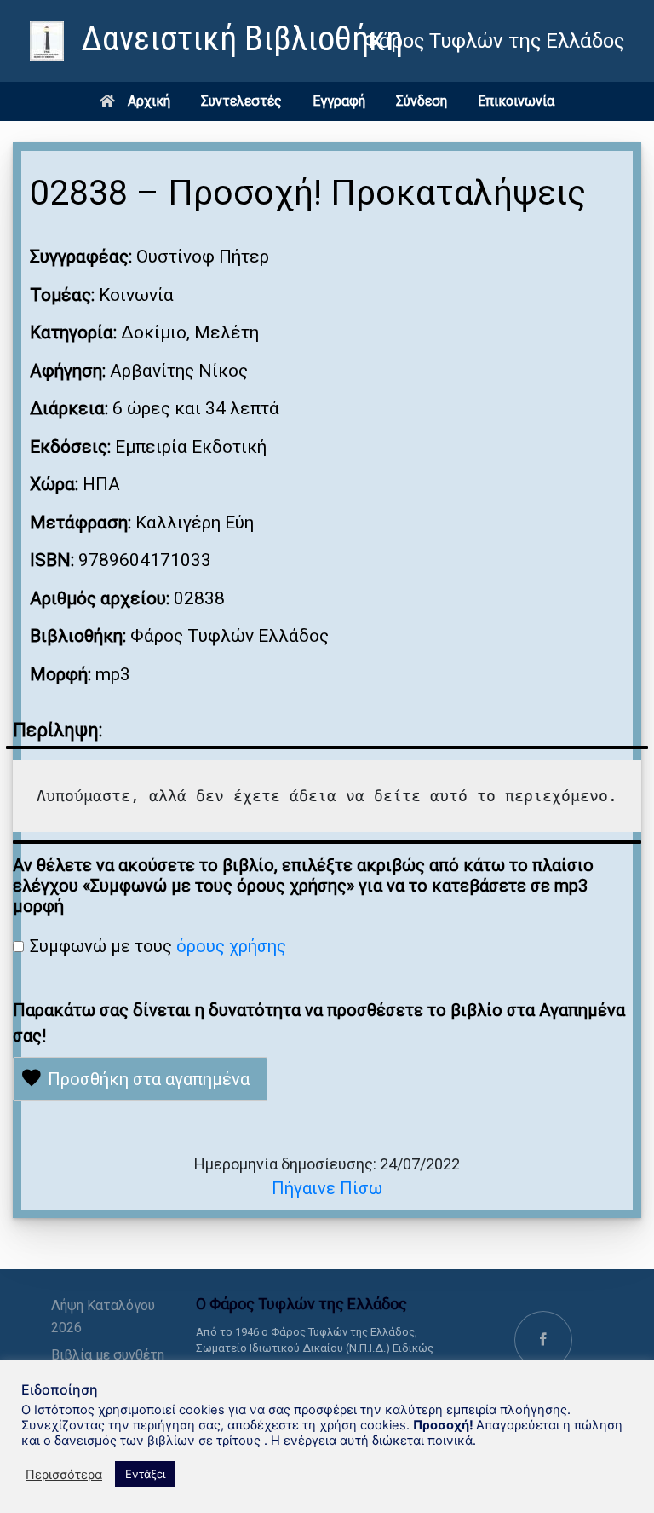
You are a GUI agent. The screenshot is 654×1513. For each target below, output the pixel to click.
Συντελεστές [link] (241, 101)
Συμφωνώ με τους (158, 946)
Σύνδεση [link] (421, 101)
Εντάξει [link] (145, 1474)
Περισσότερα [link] (64, 1474)
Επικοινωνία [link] (516, 101)
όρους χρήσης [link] (231, 946)
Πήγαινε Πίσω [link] (327, 1188)
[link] (216, 41)
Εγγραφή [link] (339, 101)
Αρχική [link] (149, 101)
